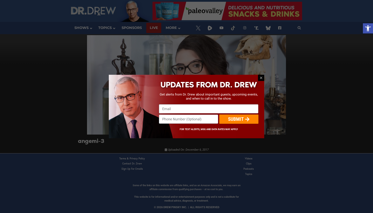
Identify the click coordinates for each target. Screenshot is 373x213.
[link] (368, 28)
